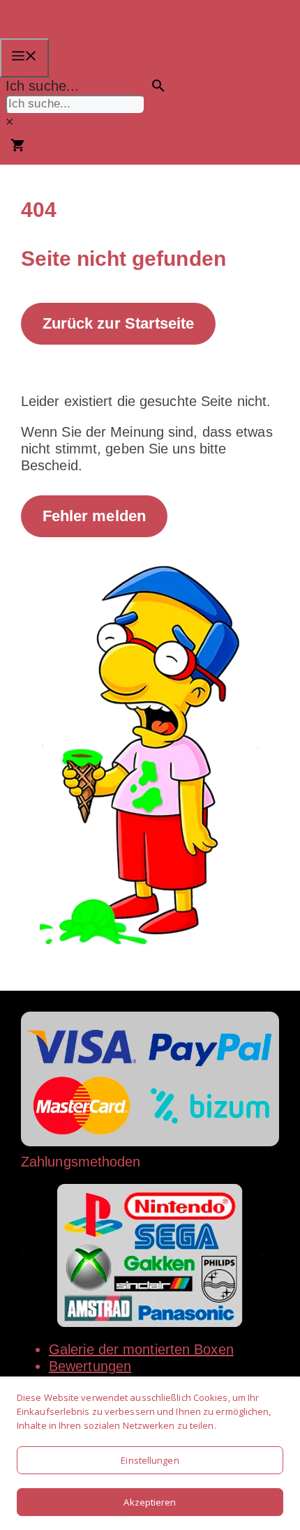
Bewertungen (90, 1366)
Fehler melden (94, 516)
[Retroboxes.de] (70, 30)
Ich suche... (42, 85)
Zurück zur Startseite (118, 323)
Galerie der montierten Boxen (141, 1349)
